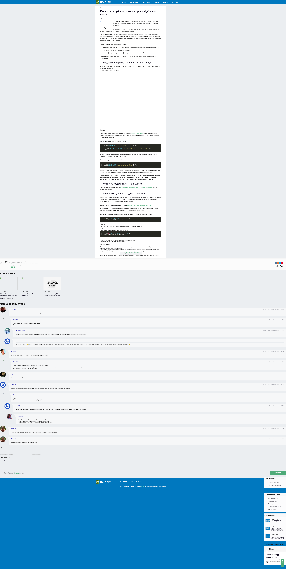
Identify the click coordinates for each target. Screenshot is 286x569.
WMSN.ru (156, 2)
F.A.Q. (132, 481)
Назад (160, 7)
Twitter (12, 267)
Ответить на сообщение (267, 309)
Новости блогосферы (273, 482)
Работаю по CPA (272, 501)
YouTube (14, 267)
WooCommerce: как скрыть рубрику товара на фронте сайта (277, 522)
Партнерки (146, 2)
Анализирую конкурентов (274, 504)
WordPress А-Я (134, 2)
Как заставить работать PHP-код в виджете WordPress (136, 187)
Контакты (175, 2)
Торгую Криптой (272, 509)
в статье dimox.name (137, 133)
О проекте (139, 481)
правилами (16, 473)
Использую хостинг (273, 498)
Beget (142, 486)
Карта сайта (124, 481)
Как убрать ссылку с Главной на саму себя (139, 205)
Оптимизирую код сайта (274, 506)
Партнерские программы (274, 485)
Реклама (165, 2)
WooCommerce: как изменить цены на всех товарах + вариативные (277, 529)
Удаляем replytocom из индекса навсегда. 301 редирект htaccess (272, 556)
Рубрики (123, 2)
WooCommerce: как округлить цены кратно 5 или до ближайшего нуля (277, 537)
